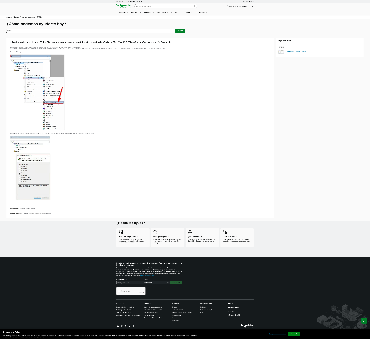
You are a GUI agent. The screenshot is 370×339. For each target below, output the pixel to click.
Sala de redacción (178, 318)
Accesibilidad (176, 315)
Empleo (174, 307)
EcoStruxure (203, 307)
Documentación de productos (125, 307)
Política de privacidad (147, 275)
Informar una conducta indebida (182, 312)
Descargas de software (123, 310)
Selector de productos (123, 312)
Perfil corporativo (177, 310)
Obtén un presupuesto (151, 312)
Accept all (294, 334)
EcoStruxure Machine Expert (295, 52)
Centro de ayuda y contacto (153, 307)
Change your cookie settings (277, 334)
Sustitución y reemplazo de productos (128, 315)
